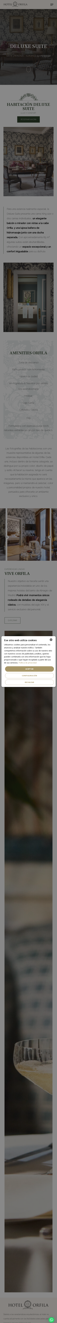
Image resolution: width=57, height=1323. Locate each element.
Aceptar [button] (29, 669)
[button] (51, 1319)
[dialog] (28, 661)
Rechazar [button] (29, 682)
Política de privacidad (28, 662)
